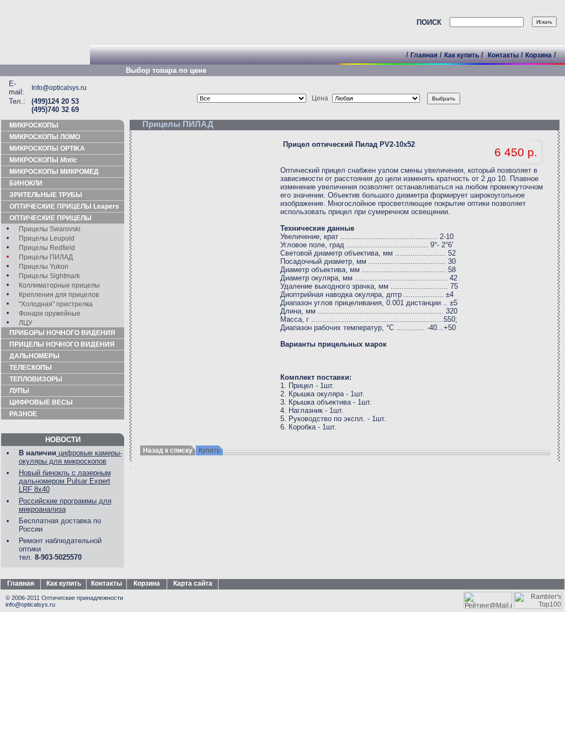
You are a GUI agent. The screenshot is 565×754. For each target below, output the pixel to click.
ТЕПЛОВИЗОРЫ (35, 379)
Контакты (503, 55)
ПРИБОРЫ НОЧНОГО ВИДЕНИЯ (62, 333)
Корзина (538, 55)
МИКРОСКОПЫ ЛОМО (44, 137)
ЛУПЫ (19, 391)
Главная (424, 55)
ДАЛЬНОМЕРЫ (34, 356)
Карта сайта (192, 583)
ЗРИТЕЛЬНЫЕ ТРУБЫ (45, 195)
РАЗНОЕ (23, 414)
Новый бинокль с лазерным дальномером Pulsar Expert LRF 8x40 (65, 481)
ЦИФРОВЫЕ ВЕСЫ (41, 402)
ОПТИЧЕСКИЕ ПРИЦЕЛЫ (50, 218)
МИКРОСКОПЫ (33, 125)
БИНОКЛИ (25, 183)
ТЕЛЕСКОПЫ (30, 367)
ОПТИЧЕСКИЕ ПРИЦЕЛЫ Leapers (64, 206)
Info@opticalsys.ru (59, 88)
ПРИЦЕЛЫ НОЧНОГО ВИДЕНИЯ (62, 344)
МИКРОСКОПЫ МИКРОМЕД (54, 172)
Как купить (461, 55)
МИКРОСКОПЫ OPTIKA (47, 148)
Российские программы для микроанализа (65, 505)
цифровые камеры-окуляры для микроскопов (70, 457)
